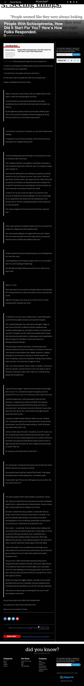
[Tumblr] (77, 2)
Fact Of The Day (15, 2)
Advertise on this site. (67, 681)
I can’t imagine (8, 61)
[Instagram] (73, 2)
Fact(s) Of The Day (26, 661)
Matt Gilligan (10, 35)
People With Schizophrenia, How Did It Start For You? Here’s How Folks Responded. (34, 50)
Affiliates (41, 671)
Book (22, 663)
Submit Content (43, 669)
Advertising (42, 663)
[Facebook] (67, 2)
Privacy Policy (42, 666)
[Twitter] (70, 2)
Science (5, 664)
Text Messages (25, 666)
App (22, 664)
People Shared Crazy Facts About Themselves (35, 636)
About (40, 661)
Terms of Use (42, 667)
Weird (5, 661)
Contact (41, 664)
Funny (5, 663)
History (5, 666)
